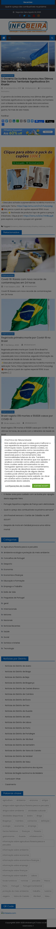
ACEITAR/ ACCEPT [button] (41, 486)
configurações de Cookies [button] (17, 486)
